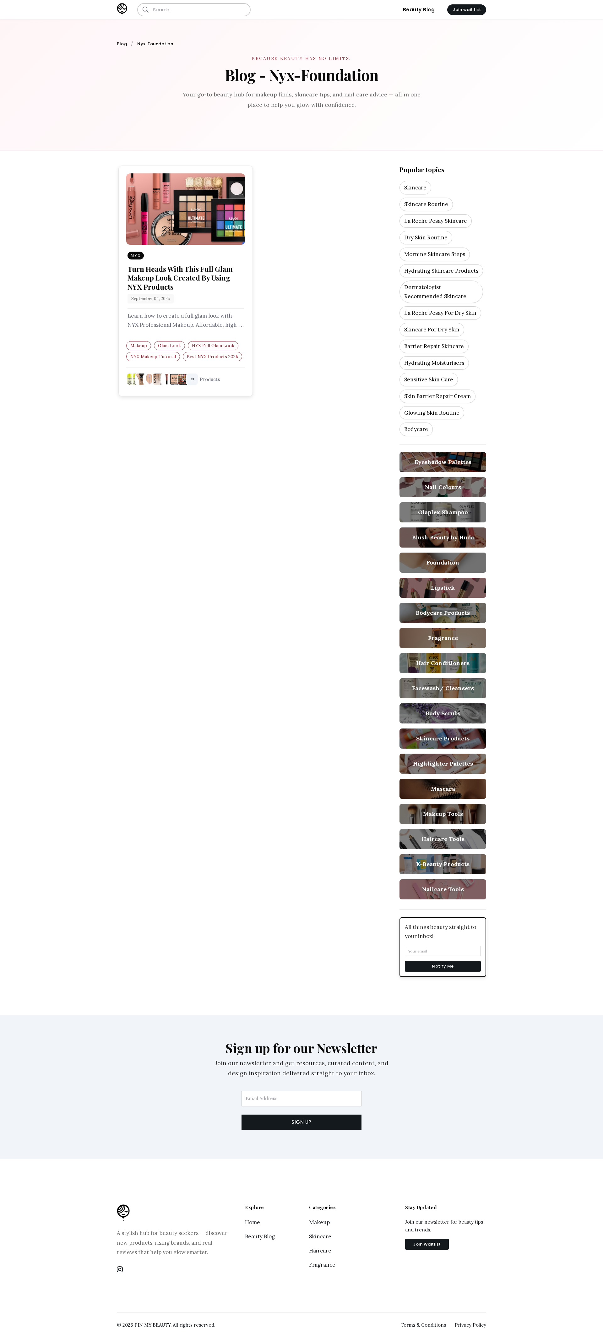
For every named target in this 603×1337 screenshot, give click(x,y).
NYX (135, 256)
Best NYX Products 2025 (212, 356)
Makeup (138, 345)
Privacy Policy (470, 1325)
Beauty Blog (419, 9)
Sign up (301, 1122)
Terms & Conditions (423, 1325)
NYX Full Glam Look (213, 345)
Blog (122, 44)
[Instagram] (120, 1270)
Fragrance (322, 1264)
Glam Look (169, 345)
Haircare (320, 1250)
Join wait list (467, 10)
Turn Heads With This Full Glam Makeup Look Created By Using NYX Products (180, 277)
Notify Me (443, 966)
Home (252, 1222)
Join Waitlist (427, 1244)
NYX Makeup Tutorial (153, 356)
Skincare (320, 1236)
